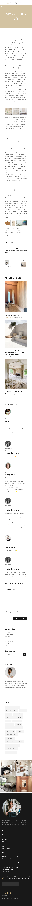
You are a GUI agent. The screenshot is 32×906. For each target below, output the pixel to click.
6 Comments (8, 245)
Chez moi (7, 636)
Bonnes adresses (9, 634)
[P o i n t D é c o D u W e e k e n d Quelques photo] (24, 784)
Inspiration (17, 247)
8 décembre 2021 (6, 858)
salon (20, 741)
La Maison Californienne (11, 646)
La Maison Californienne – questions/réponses (14, 392)
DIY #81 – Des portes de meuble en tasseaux (13, 315)
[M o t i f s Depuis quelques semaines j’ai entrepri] (8, 768)
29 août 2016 (8, 33)
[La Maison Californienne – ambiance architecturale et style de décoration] (16, 334)
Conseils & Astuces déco (11, 639)
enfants (12, 249)
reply (6, 418)
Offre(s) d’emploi (6, 848)
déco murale (9, 717)
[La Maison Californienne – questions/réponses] (16, 374)
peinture (20, 731)
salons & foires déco (12, 745)
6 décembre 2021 (6, 864)
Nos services (5, 839)
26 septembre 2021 (7, 871)
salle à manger (10, 741)
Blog (6, 247)
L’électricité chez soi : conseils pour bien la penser (15, 862)
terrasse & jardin (11, 748)
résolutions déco (11, 734)
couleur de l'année (11, 710)
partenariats (10, 731)
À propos (4, 844)
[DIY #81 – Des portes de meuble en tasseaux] (16, 296)
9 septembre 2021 (9, 317)
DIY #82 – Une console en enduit (10, 856)
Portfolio (4, 837)
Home (3, 834)
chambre (7, 249)
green (8, 721)
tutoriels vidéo (10, 752)
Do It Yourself (11, 247)
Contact (4, 846)
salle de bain (10, 738)
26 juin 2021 (7, 356)
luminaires (7, 250)
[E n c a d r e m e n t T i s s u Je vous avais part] (24, 768)
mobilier (13, 250)
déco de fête (17, 714)
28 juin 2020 (7, 394)
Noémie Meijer (10, 243)
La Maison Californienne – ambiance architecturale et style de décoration (15, 352)
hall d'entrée (18, 249)
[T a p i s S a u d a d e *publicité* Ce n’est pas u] (8, 784)
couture (23, 710)
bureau (8, 707)
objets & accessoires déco (13, 727)
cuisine (8, 714)
